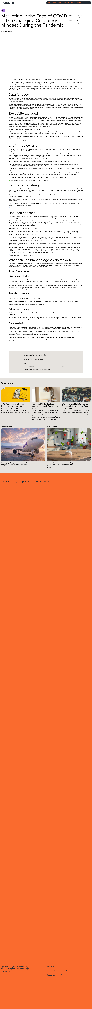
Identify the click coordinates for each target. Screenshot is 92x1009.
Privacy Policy (47, 369)
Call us (63, 339)
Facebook (79, 20)
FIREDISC (73, 237)
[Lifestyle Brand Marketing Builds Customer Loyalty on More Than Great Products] (76, 394)
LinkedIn (79, 23)
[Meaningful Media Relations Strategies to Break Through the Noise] (46, 394)
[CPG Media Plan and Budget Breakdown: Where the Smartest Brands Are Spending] (15, 394)
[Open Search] (84, 2)
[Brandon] (10, 3)
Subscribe (64, 366)
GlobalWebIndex (14, 86)
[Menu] (89, 2)
